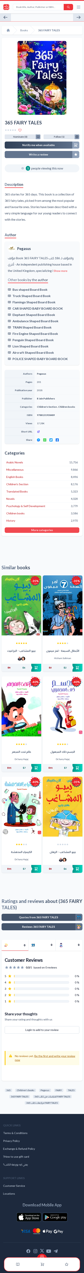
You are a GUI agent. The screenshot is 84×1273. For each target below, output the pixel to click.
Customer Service (14, 1185)
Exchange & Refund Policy (19, 1148)
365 (8, 1090)
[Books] (17, 1264)
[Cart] (42, 1264)
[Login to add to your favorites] (20, 130)
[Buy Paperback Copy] (21, 668)
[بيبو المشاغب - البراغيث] (21, 605)
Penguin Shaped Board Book (33, 340)
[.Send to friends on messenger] (38, 440)
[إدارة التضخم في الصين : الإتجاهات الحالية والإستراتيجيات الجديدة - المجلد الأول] (5, 17)
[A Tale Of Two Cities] (78, 17)
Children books (66, 406)
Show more (60, 270)
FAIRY (59, 1090)
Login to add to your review (42, 1029)
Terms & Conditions (15, 1133)
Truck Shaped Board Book (32, 296)
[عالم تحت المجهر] (21, 706)
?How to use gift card (16, 1156)
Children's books (25, 1090)
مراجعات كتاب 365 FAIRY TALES (42, 1102)
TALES (71, 1090)
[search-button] (68, 7)
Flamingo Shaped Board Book (34, 302)
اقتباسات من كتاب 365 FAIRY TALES (52, 1096)
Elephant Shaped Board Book (34, 315)
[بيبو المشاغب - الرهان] (62, 807)
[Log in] (66, 1264)
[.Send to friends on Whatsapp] (44, 440)
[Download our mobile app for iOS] (28, 1217)
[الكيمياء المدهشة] (21, 807)
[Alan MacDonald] (23, 659)
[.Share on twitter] (51, 440)
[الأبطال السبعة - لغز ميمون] (62, 605)
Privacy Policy (11, 1140)
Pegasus (24, 248)
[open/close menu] (78, 7)
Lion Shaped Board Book (30, 346)
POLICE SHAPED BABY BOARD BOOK (40, 359)
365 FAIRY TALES (19, 1096)
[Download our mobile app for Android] (55, 1217)
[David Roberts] (19, 659)
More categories (42, 530)
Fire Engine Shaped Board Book (35, 333)
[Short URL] (57, 431)
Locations (9, 1193)
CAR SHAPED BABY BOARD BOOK (38, 308)
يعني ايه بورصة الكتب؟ (15, 1164)
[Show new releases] (42, 1256)
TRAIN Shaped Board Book (32, 327)
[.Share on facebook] (57, 440)
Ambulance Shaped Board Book (35, 321)
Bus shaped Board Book (30, 289)
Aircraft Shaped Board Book (33, 352)
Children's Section (47, 406)
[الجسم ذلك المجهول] (62, 706)
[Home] (8, 30)
